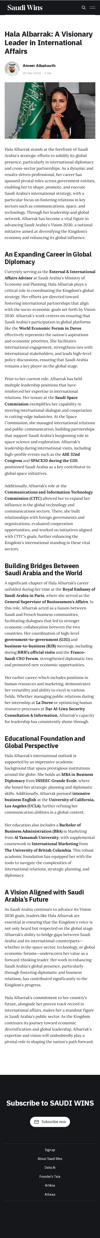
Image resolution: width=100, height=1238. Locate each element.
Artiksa (50, 1185)
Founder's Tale (50, 1176)
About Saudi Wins (50, 1158)
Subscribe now (54, 1122)
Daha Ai (50, 1167)
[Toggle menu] (92, 7)
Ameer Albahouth (39, 66)
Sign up (50, 1150)
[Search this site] (83, 7)
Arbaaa (50, 1194)
